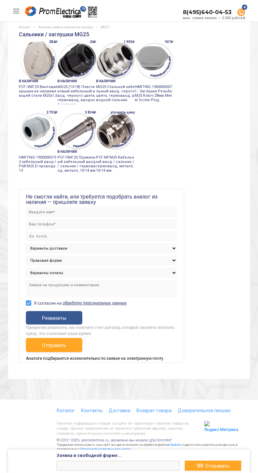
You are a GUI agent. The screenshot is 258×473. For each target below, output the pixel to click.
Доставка (119, 410)
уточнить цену (123, 112)
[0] (241, 11)
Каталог (66, 410)
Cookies (175, 444)
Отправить (54, 345)
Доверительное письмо (204, 410)
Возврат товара (154, 410)
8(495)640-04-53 (207, 12)
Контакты (91, 410)
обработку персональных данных (94, 303)
